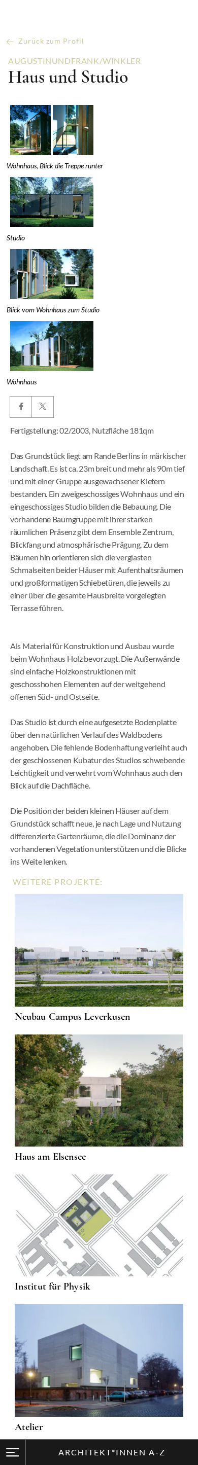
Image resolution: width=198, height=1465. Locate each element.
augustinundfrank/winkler (74, 61)
